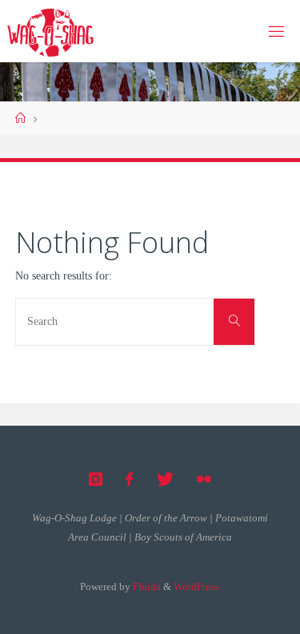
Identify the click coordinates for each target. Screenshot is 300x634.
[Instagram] (95, 479)
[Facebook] (129, 479)
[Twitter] (165, 479)
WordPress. (197, 586)
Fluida (145, 586)
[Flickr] (204, 479)
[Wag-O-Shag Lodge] (50, 31)
